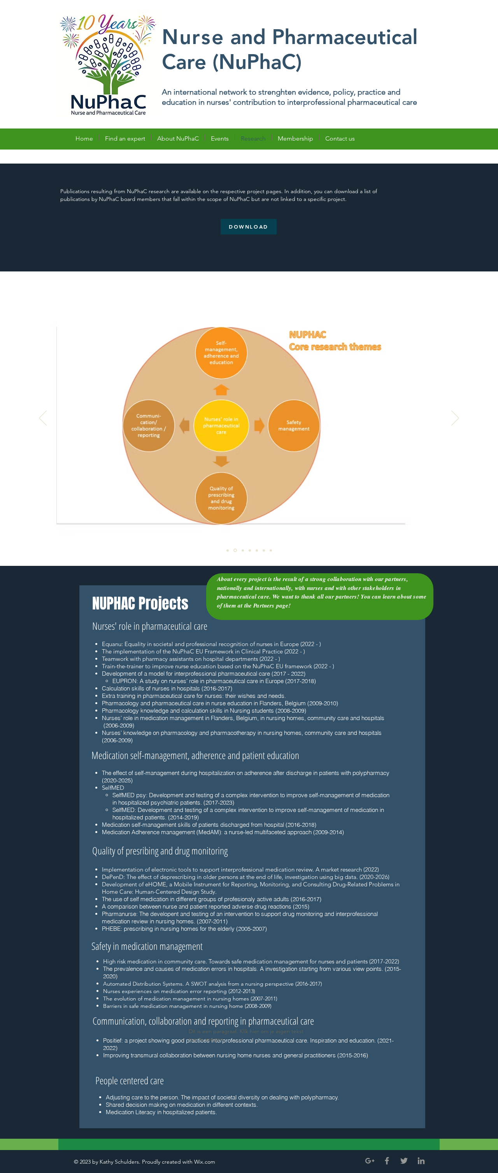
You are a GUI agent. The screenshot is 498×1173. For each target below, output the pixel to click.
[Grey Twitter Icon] (404, 1161)
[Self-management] (250, 550)
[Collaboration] (271, 550)
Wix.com (205, 1161)
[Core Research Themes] (234, 550)
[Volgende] (455, 418)
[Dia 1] (227, 550)
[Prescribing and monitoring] (257, 550)
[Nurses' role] (242, 550)
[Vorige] (43, 418)
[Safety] (264, 550)
